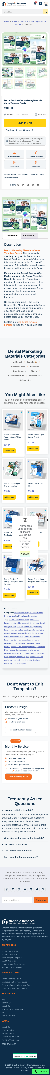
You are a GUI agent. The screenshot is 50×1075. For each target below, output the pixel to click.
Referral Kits (25, 380)
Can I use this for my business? (21, 857)
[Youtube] (25, 889)
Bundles (7, 616)
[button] (46, 4)
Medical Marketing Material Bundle (28, 612)
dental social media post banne (23, 647)
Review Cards (35, 376)
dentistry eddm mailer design (24, 653)
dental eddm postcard (20, 623)
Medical (15, 21)
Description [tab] (12, 235)
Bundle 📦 (32, 362)
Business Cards (18, 367)
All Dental (17, 362)
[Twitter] (37, 889)
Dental (14, 616)
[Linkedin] (13, 889)
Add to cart (25, 123)
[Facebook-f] (6, 889)
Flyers (34, 371)
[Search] (45, 11)
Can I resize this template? (18, 851)
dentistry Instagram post (19, 657)
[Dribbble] (19, 889)
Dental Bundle (24, 616)
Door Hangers (19, 371)
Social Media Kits (16, 376)
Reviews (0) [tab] (29, 235)
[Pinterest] (31, 889)
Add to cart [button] (9, 451)
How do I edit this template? (19, 810)
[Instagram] (43, 889)
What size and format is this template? (24, 838)
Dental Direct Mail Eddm (19, 620)
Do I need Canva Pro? (15, 844)
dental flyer (34, 623)
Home (7, 21)
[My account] (40, 3)
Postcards (34, 367)
